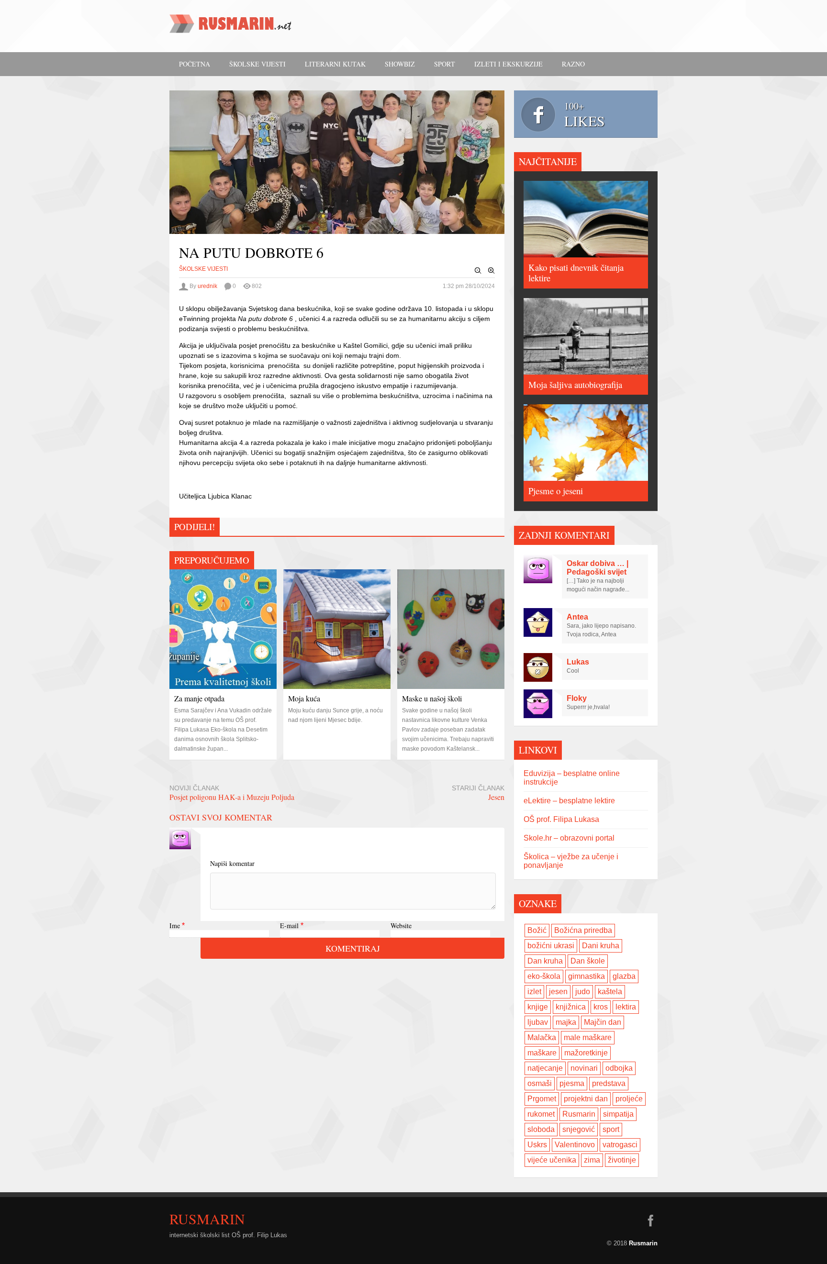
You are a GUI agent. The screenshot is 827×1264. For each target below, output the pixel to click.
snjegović (578, 1129)
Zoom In (491, 270)
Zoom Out (478, 270)
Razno (573, 63)
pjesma (571, 1083)
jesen (558, 991)
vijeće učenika (551, 1160)
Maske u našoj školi (432, 698)
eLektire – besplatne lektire (569, 801)
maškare (542, 1053)
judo (582, 991)
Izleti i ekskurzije (508, 63)
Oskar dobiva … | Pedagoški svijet (597, 567)
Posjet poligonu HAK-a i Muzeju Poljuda (231, 797)
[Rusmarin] (231, 27)
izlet (534, 991)
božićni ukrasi (550, 946)
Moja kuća (304, 698)
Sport (444, 63)
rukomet (541, 1114)
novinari (584, 1068)
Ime (174, 925)
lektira (625, 1007)
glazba (624, 976)
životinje (622, 1160)
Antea (577, 617)
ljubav (537, 1022)
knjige (537, 1007)
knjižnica (571, 1007)
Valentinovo (575, 1145)
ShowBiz (400, 63)
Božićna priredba (583, 930)
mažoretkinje (586, 1053)
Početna (194, 63)
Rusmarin (578, 1114)
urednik (207, 286)
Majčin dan (602, 1022)
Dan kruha (545, 961)
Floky (577, 698)
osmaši (539, 1083)
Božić (537, 930)
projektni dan (586, 1099)
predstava (609, 1083)
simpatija (618, 1114)
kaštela (610, 991)
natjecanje (545, 1068)
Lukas (578, 662)
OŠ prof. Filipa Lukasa (561, 819)
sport (611, 1129)
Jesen (496, 797)
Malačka (541, 1037)
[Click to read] (223, 629)
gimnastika (586, 976)
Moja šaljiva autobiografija (575, 384)
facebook (650, 1220)
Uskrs (537, 1145)
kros (600, 1007)
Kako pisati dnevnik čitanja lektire (576, 272)
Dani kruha (600, 946)
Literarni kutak (335, 63)
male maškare (588, 1037)
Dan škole (587, 961)
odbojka (619, 1068)
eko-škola (543, 976)
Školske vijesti (257, 63)
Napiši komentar (232, 863)
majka (566, 1022)
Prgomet (541, 1099)
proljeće (629, 1099)
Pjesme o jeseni (555, 491)
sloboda (541, 1129)
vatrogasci (620, 1145)
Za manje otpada (199, 698)
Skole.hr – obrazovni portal (569, 838)
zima (592, 1160)
